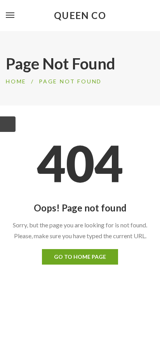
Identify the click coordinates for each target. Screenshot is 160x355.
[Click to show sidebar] (8, 124)
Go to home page (80, 256)
